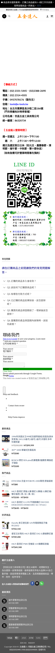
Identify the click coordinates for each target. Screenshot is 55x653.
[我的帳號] (47, 16)
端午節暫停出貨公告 (18, 600)
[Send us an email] (37, 583)
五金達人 (10, 130)
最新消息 (23, 643)
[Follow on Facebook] (32, 583)
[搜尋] (9, 16)
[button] (4, 16)
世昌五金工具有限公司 (37, 647)
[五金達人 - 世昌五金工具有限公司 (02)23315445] (27, 16)
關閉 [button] (39, 5)
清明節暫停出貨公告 (18, 616)
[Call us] (42, 583)
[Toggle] (4, 281)
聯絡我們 (31, 643)
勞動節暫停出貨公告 (18, 608)
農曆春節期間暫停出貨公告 (21, 624)
